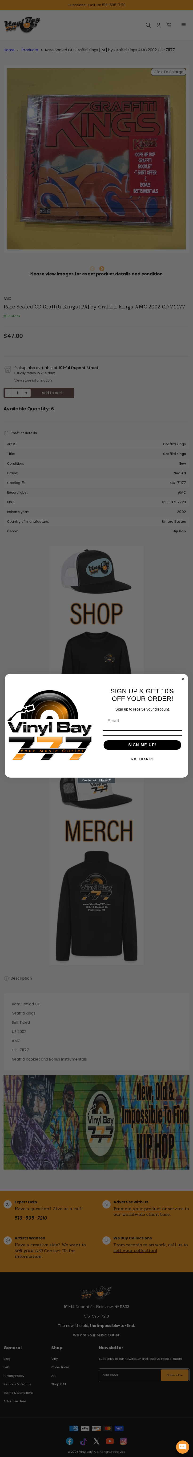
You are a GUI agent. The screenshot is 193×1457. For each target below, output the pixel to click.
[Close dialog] (183, 679)
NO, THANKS (142, 759)
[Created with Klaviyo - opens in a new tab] (96, 780)
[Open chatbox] (182, 1447)
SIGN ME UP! (142, 745)
